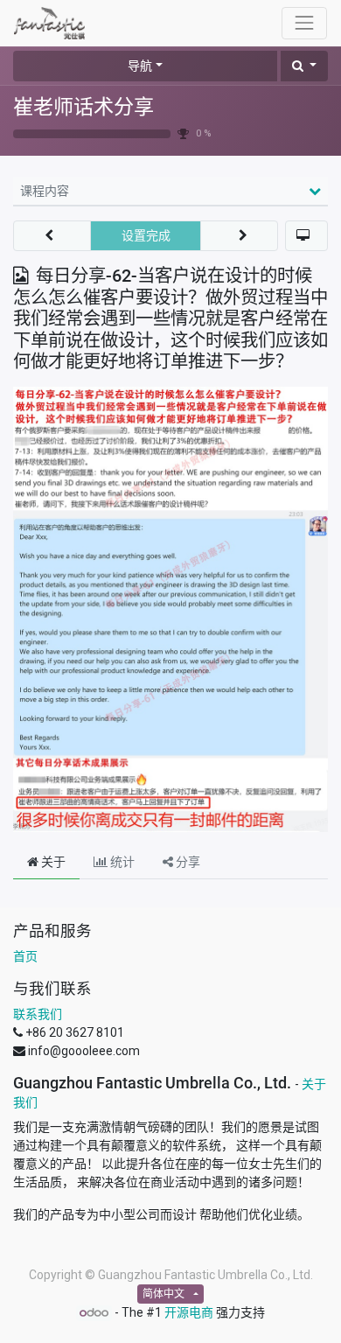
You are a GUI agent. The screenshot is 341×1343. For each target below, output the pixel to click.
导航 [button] (140, 66)
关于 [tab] (52, 862)
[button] (304, 66)
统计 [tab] (121, 862)
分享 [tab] (186, 862)
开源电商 (188, 1312)
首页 (25, 956)
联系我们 (37, 1014)
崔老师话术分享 (83, 107)
